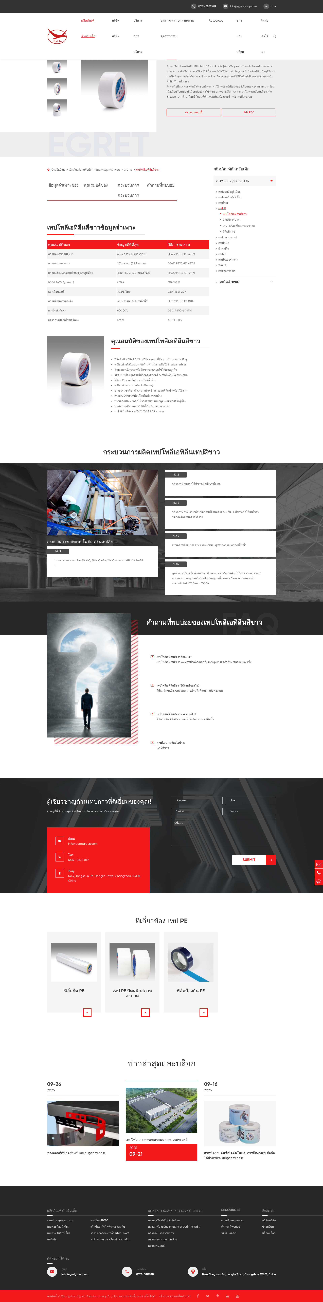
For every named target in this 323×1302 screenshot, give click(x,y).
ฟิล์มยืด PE (229, 231)
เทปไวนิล (223, 243)
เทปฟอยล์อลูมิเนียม (229, 191)
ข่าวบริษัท (268, 1226)
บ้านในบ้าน (58, 169)
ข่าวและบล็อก (240, 36)
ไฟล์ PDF (249, 112)
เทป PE (128, 169)
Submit (258, 859)
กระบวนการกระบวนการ (128, 190)
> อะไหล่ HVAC (99, 1220)
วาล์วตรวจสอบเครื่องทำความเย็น (109, 1239)
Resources (216, 20)
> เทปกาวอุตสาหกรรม (60, 1220)
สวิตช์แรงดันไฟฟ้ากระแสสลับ (107, 1226)
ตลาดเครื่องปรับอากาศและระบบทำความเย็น (174, 1226)
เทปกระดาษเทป (227, 237)
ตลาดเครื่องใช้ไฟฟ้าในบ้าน (164, 1220)
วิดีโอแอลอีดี (228, 1233)
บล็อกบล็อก (269, 1233)
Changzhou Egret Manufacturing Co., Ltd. (89, 1296)
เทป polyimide (226, 270)
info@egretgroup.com (240, 6)
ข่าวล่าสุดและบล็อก (161, 1063)
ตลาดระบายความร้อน (161, 1233)
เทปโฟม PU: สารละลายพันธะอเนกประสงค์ (157, 1140)
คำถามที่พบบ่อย (160, 185)
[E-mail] (319, 864)
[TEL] (319, 873)
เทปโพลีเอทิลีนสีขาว (147, 169)
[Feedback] (319, 881)
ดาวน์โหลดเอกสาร (232, 1220)
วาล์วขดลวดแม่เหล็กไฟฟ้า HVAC (109, 1233)
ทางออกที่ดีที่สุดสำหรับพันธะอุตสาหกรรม (76, 1153)
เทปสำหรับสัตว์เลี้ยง (229, 197)
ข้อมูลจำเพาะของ (63, 185)
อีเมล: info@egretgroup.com (82, 841)
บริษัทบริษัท (115, 28)
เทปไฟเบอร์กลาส (228, 259)
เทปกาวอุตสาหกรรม (108, 169)
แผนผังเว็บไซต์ (145, 1296)
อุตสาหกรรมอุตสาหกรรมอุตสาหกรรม (177, 28)
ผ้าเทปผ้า (223, 248)
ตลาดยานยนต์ (156, 1245)
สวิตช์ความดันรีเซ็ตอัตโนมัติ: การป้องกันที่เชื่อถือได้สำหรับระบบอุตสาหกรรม (239, 1155)
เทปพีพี (222, 254)
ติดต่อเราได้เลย (264, 36)
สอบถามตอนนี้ (193, 112)
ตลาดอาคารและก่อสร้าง (162, 1239)
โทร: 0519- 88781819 (78, 857)
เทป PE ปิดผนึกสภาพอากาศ (239, 225)
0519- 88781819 (204, 6)
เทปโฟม (223, 202)
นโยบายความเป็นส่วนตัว (175, 1296)
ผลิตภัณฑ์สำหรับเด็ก (88, 28)
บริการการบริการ (138, 36)
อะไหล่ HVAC (230, 282)
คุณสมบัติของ (96, 185)
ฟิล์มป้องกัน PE (231, 219)
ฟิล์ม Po (222, 265)
